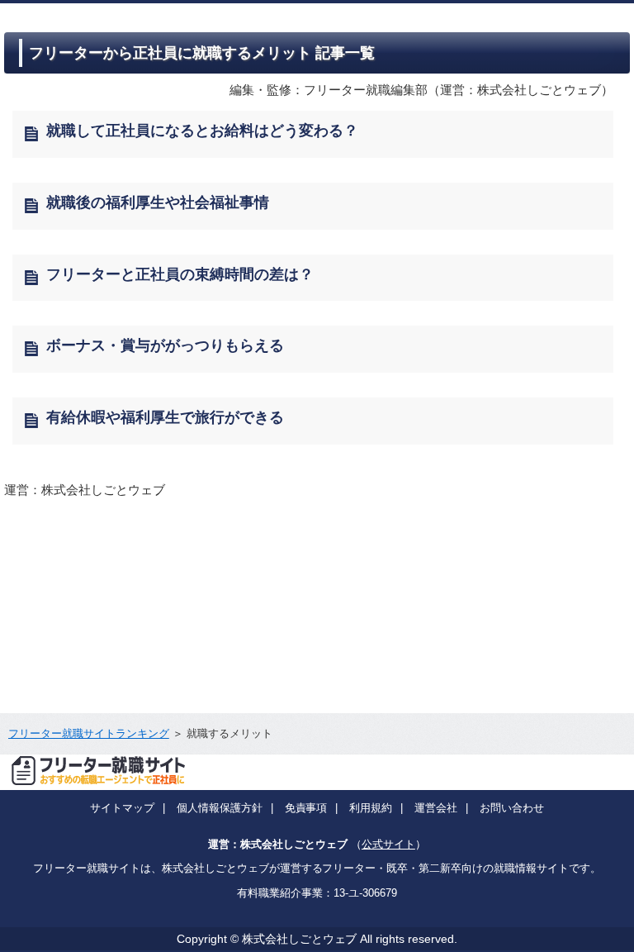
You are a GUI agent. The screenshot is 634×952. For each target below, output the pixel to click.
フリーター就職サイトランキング (88, 733)
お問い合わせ (512, 808)
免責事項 (306, 808)
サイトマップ (122, 808)
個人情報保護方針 (220, 808)
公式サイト (388, 844)
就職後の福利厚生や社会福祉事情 (157, 202)
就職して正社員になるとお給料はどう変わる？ (202, 130)
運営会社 (435, 808)
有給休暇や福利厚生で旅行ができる (165, 417)
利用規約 (370, 808)
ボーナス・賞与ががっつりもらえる (165, 345)
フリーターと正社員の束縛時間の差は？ (180, 274)
